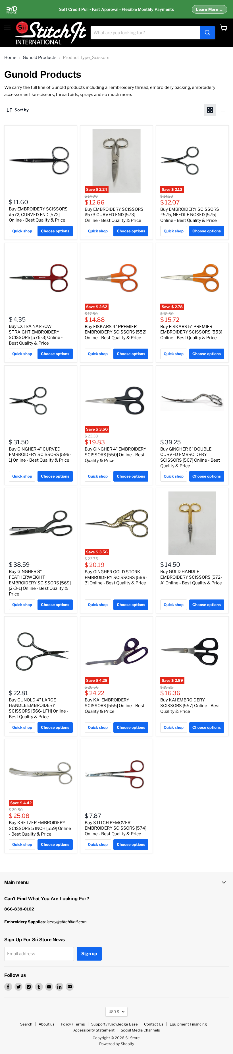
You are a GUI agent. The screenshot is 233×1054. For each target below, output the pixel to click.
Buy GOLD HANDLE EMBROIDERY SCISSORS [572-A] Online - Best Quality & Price (191, 577)
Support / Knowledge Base (114, 1024)
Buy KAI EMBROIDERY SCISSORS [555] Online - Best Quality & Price (115, 705)
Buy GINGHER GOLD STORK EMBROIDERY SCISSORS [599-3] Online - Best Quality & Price (116, 577)
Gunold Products (40, 57)
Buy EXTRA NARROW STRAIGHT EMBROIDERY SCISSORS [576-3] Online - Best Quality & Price (36, 335)
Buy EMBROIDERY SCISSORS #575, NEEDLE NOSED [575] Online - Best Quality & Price (189, 215)
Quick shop (22, 231)
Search (26, 1024)
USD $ (114, 1011)
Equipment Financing (188, 1024)
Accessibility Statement (94, 1030)
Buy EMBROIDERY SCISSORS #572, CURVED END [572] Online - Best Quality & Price (38, 214)
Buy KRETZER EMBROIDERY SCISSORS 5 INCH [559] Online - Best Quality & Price (40, 828)
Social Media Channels (140, 1030)
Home (10, 57)
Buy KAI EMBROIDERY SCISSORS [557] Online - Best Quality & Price (190, 705)
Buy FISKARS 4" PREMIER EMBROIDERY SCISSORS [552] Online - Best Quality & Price (115, 332)
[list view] (222, 110)
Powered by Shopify (116, 1043)
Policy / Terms (73, 1024)
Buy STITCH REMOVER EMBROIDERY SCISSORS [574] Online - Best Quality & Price (115, 828)
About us (47, 1024)
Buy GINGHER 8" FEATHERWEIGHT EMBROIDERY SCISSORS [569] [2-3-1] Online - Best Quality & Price (40, 583)
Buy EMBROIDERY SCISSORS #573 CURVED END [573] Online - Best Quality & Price (114, 215)
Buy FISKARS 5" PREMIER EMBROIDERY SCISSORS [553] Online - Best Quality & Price (191, 332)
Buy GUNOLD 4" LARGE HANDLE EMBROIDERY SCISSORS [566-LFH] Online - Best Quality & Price (38, 708)
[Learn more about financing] (116, 9)
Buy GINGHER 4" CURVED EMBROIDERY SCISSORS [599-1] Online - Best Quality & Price (40, 455)
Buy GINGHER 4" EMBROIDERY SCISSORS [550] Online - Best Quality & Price (115, 455)
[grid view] (210, 110)
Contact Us (153, 1024)
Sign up (89, 953)
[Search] (207, 32)
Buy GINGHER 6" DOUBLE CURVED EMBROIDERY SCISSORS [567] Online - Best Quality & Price (190, 457)
